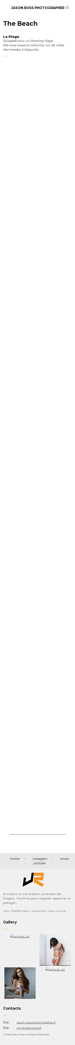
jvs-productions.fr (29, 1028)
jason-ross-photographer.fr (36, 1022)
